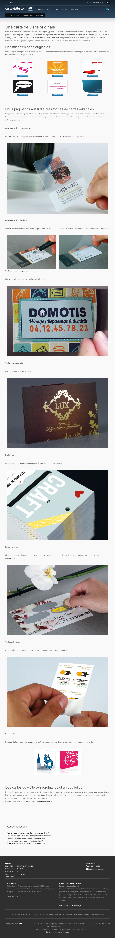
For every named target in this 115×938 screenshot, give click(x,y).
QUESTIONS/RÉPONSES (25, 866)
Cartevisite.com (57, 38)
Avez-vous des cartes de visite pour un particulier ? (26, 844)
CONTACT (65, 9)
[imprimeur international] (19, 8)
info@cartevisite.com (96, 869)
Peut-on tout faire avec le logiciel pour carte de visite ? (28, 833)
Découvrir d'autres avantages (70, 905)
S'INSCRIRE (9, 869)
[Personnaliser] (23, 68)
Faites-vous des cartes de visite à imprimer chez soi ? (27, 838)
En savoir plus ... (13, 897)
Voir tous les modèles (100, 102)
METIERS (20, 869)
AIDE (57, 9)
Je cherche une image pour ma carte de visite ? (25, 841)
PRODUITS (49, 9)
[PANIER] (108, 9)
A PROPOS (9, 871)
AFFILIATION (21, 874)
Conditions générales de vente (57, 932)
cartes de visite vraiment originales (38, 801)
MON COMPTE (75, 9)
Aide (17, 15)
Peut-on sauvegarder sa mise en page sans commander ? (29, 835)
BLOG (19, 871)
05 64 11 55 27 (15, 3)
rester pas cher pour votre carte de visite (34, 38)
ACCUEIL (40, 9)
